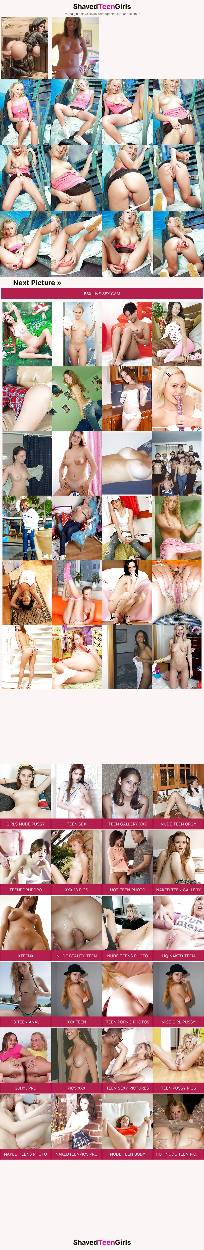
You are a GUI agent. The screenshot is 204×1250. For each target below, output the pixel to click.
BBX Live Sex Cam (102, 293)
